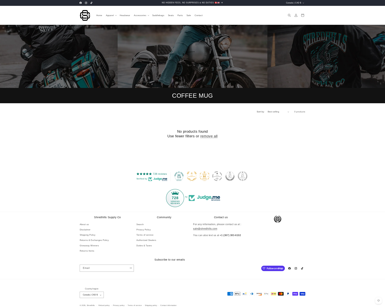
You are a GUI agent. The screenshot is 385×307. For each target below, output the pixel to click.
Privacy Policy (143, 229)
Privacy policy (119, 305)
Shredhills (91, 305)
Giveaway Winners (89, 245)
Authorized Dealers (146, 240)
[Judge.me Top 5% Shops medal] (230, 176)
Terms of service (145, 235)
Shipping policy (151, 305)
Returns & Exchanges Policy (94, 240)
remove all (209, 136)
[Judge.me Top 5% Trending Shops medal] (242, 176)
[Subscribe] (130, 268)
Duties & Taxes (144, 245)
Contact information (168, 305)
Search (140, 224)
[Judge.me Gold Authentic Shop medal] (192, 176)
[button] (111, 15)
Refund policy (104, 305)
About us (84, 224)
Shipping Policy (87, 235)
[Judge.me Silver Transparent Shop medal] (217, 176)
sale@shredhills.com (205, 228)
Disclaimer (85, 229)
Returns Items (87, 251)
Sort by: (261, 111)
